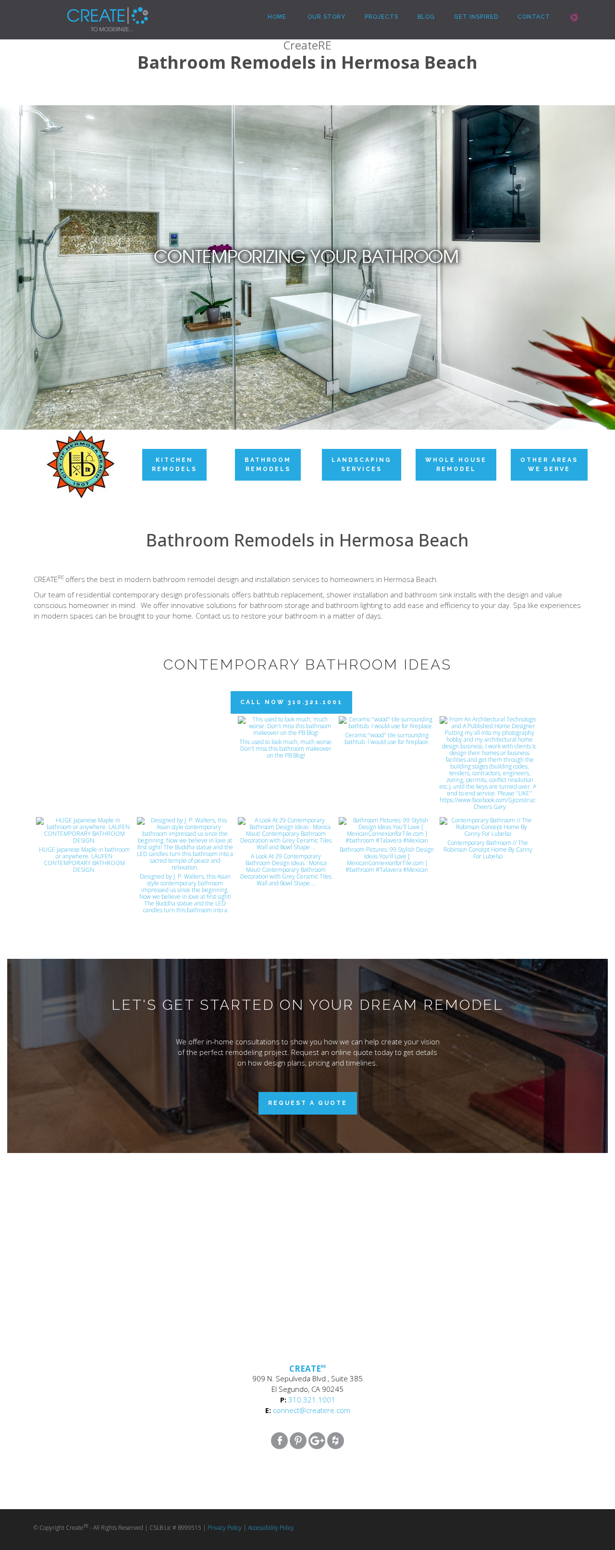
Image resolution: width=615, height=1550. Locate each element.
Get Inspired (476, 16)
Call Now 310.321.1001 (291, 702)
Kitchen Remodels (174, 464)
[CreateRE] (93, 12)
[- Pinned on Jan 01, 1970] (84, 726)
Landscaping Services (362, 464)
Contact (533, 16)
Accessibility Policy (271, 1528)
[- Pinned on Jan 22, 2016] (185, 726)
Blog (426, 16)
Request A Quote (307, 1103)
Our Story (325, 16)
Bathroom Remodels (268, 464)
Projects (381, 16)
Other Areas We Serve (549, 464)
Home (276, 16)
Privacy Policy (225, 1528)
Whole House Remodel (456, 464)
